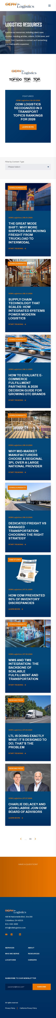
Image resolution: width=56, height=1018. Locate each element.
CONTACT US (28, 888)
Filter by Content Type (14, 162)
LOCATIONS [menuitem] (10, 960)
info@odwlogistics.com (15, 928)
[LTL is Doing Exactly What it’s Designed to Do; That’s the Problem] (28, 728)
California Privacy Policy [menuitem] (28, 1008)
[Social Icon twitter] (15, 934)
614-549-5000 (11, 924)
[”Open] (49, 5)
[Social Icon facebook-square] (11, 934)
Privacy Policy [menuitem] (10, 1008)
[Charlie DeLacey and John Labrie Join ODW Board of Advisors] (28, 795)
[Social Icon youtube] (7, 934)
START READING (15, 248)
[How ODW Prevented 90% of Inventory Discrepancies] (28, 586)
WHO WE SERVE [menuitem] (12, 954)
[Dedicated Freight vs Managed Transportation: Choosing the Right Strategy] (28, 517)
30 (30, 839)
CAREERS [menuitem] (32, 960)
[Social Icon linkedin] (19, 934)
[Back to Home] (19, 5)
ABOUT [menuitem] (31, 948)
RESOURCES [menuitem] (33, 954)
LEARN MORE (28, 127)
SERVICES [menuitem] (9, 948)
